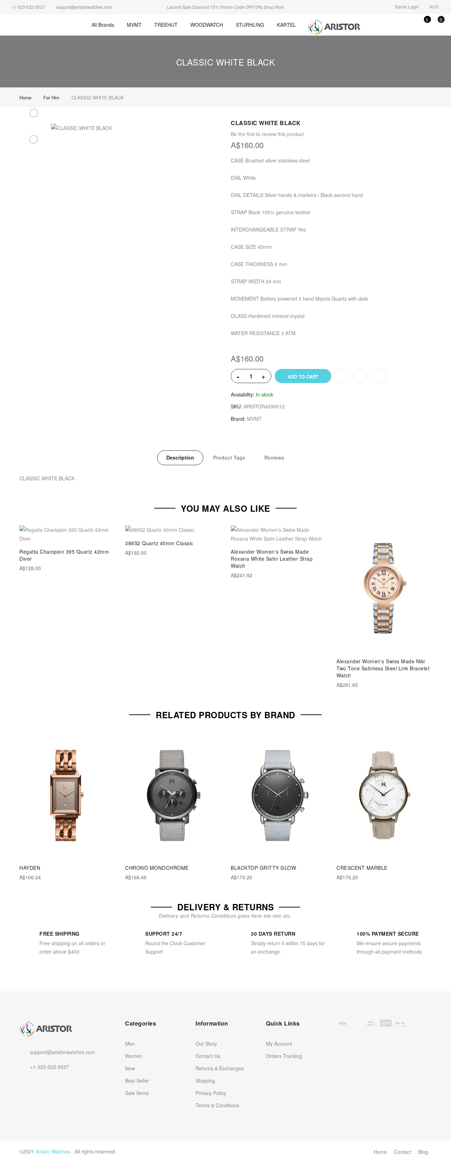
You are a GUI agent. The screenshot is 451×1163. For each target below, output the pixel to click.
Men (130, 1043)
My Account (279, 1043)
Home (380, 1151)
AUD (434, 7)
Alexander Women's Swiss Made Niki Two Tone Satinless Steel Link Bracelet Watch (383, 668)
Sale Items (137, 1092)
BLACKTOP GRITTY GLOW (263, 867)
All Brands (103, 24)
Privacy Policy (211, 1092)
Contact (402, 1151)
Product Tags (229, 457)
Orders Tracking (284, 1055)
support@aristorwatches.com (62, 1052)
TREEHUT (166, 24)
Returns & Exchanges (220, 1068)
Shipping (205, 1080)
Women (133, 1055)
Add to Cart (303, 376)
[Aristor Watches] (334, 27)
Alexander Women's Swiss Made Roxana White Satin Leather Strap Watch (272, 558)
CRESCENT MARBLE (362, 867)
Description (180, 457)
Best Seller (137, 1080)
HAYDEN (29, 867)
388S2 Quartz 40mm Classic (159, 543)
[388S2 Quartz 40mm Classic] (172, 529)
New (130, 1068)
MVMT (134, 24)
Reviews (274, 457)
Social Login (407, 7)
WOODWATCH (206, 24)
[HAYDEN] (67, 795)
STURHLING (250, 24)
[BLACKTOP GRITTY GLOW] (278, 795)
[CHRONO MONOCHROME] (172, 795)
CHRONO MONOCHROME (157, 867)
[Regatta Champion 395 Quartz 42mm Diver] (67, 534)
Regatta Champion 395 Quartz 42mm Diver (64, 555)
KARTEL (286, 24)
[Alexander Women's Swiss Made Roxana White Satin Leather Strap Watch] (278, 534)
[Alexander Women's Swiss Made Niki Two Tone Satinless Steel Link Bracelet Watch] (384, 588)
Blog (423, 1151)
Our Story (206, 1043)
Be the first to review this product (267, 133)
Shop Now (274, 7)
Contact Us (208, 1055)
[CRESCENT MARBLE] (384, 795)
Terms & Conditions (217, 1105)
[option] (33, 121)
